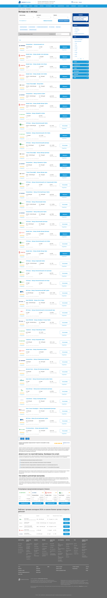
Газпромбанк (35, 495)
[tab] (81, 25)
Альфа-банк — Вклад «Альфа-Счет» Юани (36, 64)
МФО (48, 566)
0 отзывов (28, 495)
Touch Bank (26, 518)
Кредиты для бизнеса (85, 541)
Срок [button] (75, 36)
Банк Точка (76, 550)
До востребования (78, 39)
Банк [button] (75, 77)
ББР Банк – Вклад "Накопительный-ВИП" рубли (37, 290)
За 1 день (51, 547)
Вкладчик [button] (76, 74)
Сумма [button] (75, 68)
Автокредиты (61, 540)
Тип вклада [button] (76, 71)
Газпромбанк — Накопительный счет (35, 44)
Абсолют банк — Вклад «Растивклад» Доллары (37, 369)
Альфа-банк (48, 495)
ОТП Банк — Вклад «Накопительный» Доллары (37, 142)
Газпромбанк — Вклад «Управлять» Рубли (36, 162)
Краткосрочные (23, 26)
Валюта (55, 15)
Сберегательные (32, 29)
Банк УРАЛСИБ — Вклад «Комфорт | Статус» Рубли (38, 320)
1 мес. (76, 45)
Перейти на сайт (24, 503)
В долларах (77, 29)
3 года (76, 52)
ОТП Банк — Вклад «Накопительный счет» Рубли (38, 241)
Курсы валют (38, 572)
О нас (19, 566)
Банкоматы (38, 570)
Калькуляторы (75, 568)
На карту (19, 545)
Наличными (36, 546)
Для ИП (75, 543)
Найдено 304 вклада (47, 20)
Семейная (68, 548)
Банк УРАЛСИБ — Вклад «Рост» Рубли (35, 300)
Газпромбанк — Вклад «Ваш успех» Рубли (36, 211)
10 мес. (76, 47)
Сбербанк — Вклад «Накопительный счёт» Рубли (38, 133)
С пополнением (32, 26)
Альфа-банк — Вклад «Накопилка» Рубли (36, 349)
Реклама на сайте (21, 570)
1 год (76, 43)
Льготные (59, 551)
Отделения (38, 568)
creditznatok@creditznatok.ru (43, 578)
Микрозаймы (21, 540)
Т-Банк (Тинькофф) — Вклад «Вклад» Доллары (37, 152)
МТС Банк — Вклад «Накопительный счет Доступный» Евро (40, 310)
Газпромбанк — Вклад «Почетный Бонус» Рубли (38, 192)
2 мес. (76, 50)
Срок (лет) (39, 15)
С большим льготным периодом (28, 547)
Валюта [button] (75, 25)
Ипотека (68, 540)
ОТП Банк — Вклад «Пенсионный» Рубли (36, 201)
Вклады (43, 540)
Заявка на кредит (59, 566)
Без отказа (20, 543)
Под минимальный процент (60, 544)
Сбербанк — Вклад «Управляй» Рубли (35, 339)
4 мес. (38, 17)
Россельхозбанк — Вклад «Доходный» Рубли (37, 428)
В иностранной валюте (79, 33)
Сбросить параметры (64, 20)
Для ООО (75, 545)
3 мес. (76, 54)
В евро (76, 31)
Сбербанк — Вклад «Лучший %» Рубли (35, 113)
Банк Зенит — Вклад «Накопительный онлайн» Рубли (39, 379)
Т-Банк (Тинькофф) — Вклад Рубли (34, 83)
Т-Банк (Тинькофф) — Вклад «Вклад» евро (36, 172)
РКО (75, 540)
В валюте (77, 28)
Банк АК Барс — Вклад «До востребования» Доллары (39, 388)
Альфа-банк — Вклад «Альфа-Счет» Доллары (37, 54)
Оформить (65, 47)
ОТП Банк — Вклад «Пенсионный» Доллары (36, 221)
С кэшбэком (52, 545)
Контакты (19, 568)
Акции (87, 570)
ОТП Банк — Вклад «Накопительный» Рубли (37, 123)
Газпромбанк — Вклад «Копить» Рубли (35, 93)
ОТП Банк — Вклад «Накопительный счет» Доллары (38, 270)
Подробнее (81, 586)
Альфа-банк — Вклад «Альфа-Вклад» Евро (36, 251)
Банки (37, 566)
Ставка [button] (75, 61)
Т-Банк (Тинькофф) (28, 526)
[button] (62, 34)
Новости (87, 566)
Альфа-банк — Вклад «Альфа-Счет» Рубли (36, 74)
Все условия (64, 125)
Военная (67, 556)
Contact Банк (26, 522)
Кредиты (36, 540)
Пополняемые (44, 546)
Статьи (87, 568)
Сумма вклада (22, 15)
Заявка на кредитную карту (61, 570)
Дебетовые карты (52, 541)
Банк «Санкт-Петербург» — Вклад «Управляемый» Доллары (41, 408)
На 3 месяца (51, 26)
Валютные (58, 26)
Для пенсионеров (23, 29)
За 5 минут (20, 552)
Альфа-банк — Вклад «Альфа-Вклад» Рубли (37, 103)
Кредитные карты (28, 541)
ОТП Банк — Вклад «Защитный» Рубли (35, 260)
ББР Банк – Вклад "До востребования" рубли (37, 418)
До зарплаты (20, 549)
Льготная (67, 546)
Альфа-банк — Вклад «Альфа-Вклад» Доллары (37, 231)
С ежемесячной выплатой (42, 26)
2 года (76, 48)
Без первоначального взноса (61, 548)
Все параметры (22, 20)
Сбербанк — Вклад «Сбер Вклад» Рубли (36, 329)
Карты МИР (52, 543)
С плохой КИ (20, 547)
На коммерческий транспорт (60, 557)
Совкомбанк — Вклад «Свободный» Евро (36, 398)
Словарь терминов (76, 566)
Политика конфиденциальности (23, 572)
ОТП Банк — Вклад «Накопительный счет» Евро (37, 280)
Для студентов (52, 549)
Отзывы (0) (22, 50)
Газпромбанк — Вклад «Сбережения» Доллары (37, 359)
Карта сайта (20, 574)
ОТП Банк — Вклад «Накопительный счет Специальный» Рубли (41, 182)
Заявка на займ (59, 568)
